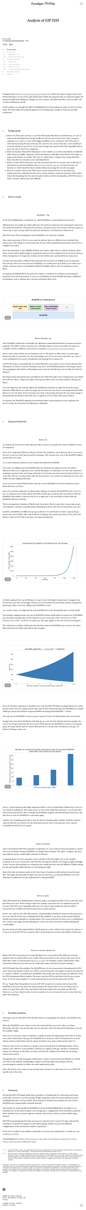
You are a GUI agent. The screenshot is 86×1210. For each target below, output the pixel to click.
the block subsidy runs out (49, 165)
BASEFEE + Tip (11, 54)
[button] (43, 309)
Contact (19, 1203)
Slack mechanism (11, 64)
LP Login (12, 1205)
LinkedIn (6, 1203)
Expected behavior (11, 59)
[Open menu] (81, 4)
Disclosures (12, 1198)
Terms (5, 1198)
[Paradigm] (37, 3)
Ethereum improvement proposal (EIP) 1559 (33, 94)
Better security (11, 67)
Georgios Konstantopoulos (14, 40)
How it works (9, 52)
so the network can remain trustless (60, 349)
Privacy (20, 1198)
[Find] (81, 1205)
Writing (50, 3)
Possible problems (11, 72)
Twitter (12, 1203)
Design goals (9, 49)
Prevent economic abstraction (16, 69)
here (17, 141)
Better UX (9, 62)
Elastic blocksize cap (13, 57)
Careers (5, 1205)
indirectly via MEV (37, 961)
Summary (8, 74)
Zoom (8, 318)
